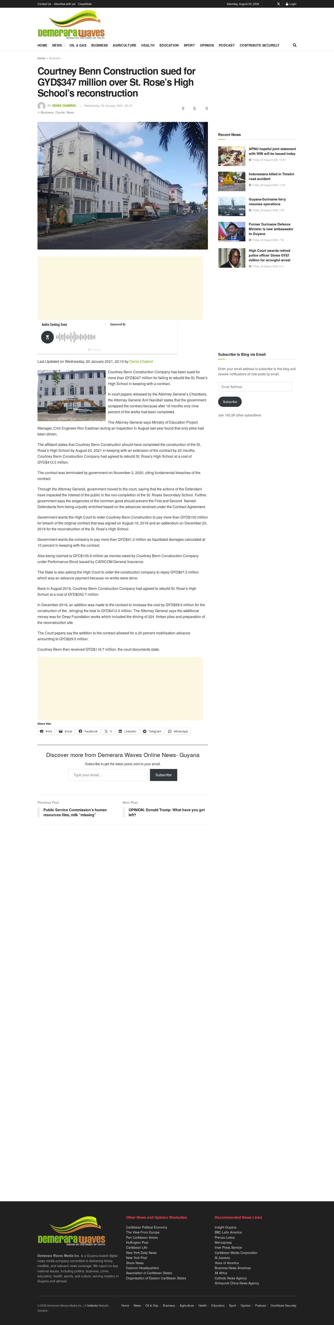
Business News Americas (233, 1268)
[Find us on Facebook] (272, 4)
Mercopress (223, 1242)
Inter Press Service (228, 1247)
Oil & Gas (78, 45)
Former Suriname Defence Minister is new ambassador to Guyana (271, 229)
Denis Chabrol (64, 105)
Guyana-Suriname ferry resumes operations (267, 201)
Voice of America (227, 1263)
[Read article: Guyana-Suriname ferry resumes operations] (231, 206)
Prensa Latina (225, 1237)
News (57, 45)
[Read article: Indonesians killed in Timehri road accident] (231, 181)
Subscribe (163, 774)
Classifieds (85, 4)
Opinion (207, 45)
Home (42, 45)
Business (99, 45)
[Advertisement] (120, 288)
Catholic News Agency (231, 1278)
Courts (60, 112)
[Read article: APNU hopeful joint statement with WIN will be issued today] (231, 156)
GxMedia (92, 1305)
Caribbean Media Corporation (236, 1252)
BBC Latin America (228, 1232)
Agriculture (124, 45)
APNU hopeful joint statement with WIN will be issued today (272, 151)
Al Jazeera (222, 1257)
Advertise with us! (64, 4)
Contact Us (44, 4)
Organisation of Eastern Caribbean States (156, 1278)
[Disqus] (122, 1006)
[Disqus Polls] (122, 888)
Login (293, 4)
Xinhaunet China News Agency (237, 1283)
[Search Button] (295, 45)
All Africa (221, 1273)
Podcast (227, 45)
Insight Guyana (226, 1227)
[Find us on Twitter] (278, 4)
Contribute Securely (259, 45)
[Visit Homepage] (71, 25)
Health (148, 45)
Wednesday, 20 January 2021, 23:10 (108, 105)
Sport (189, 45)
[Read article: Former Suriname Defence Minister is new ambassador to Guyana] (231, 231)
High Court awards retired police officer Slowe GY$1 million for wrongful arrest (269, 255)
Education (169, 45)
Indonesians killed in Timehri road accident (271, 176)
